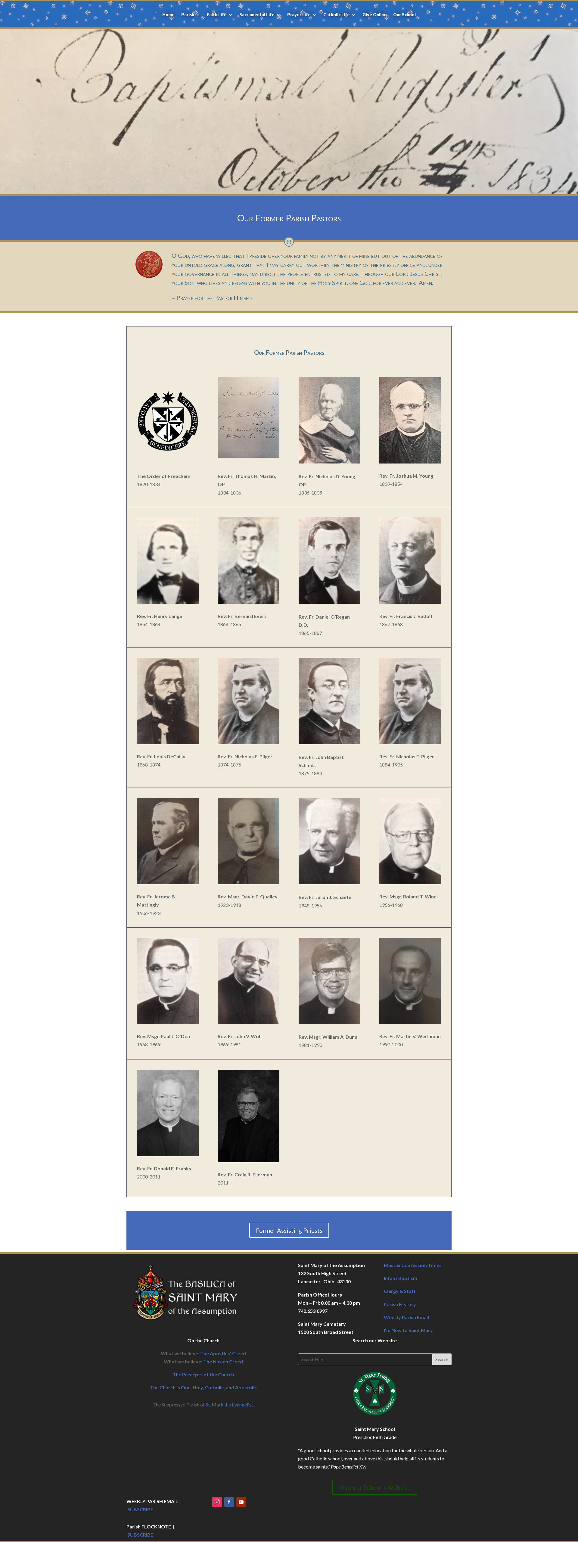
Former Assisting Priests (289, 1230)
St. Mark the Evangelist (229, 1404)
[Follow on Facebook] (229, 1502)
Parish (187, 14)
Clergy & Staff (400, 1291)
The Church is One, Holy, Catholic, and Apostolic (203, 1387)
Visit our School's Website (375, 1487)
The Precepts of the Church (203, 1374)
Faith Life (217, 14)
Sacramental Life (257, 14)
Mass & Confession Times (413, 1265)
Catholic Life (336, 14)
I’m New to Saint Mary (408, 1330)
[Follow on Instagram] (217, 1502)
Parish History (400, 1304)
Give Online (374, 14)
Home (168, 14)
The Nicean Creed (223, 1361)
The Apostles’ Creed (223, 1353)
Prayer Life (299, 14)
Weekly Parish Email (406, 1317)
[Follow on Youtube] (241, 1502)
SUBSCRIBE (140, 1509)
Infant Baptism (400, 1278)
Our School (404, 14)
